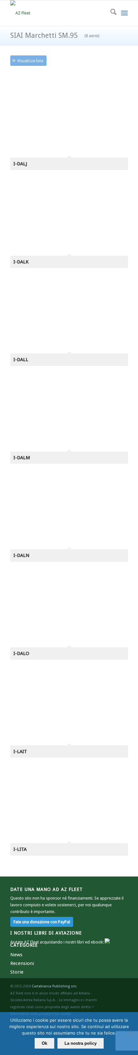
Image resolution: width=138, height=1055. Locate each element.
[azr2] (57, 13)
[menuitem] (110, 13)
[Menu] (124, 13)
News (16, 955)
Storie (16, 972)
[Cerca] (110, 13)
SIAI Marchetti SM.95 (54, 35)
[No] (130, 1033)
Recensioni (22, 963)
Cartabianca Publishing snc (54, 986)
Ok (44, 1043)
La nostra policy (81, 1043)
